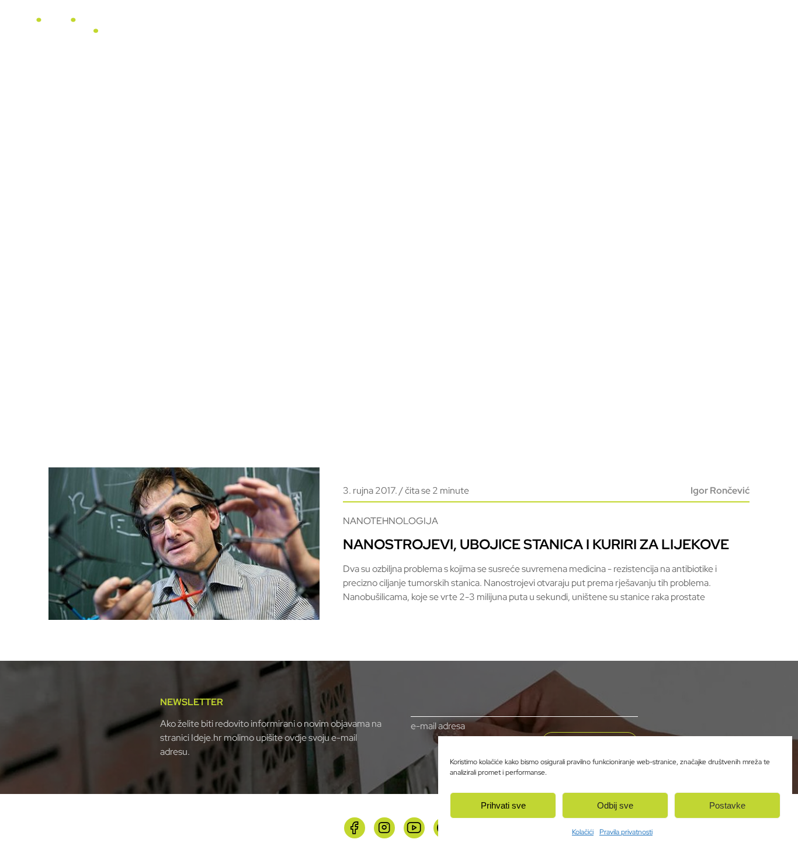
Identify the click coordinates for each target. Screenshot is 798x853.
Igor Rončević (720, 490)
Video (488, 30)
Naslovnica (332, 30)
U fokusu (388, 30)
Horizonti (441, 30)
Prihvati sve (503, 805)
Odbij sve (615, 805)
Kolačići (583, 832)
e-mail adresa (438, 726)
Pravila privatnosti (626, 832)
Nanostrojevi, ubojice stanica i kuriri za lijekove (536, 544)
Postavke (727, 805)
